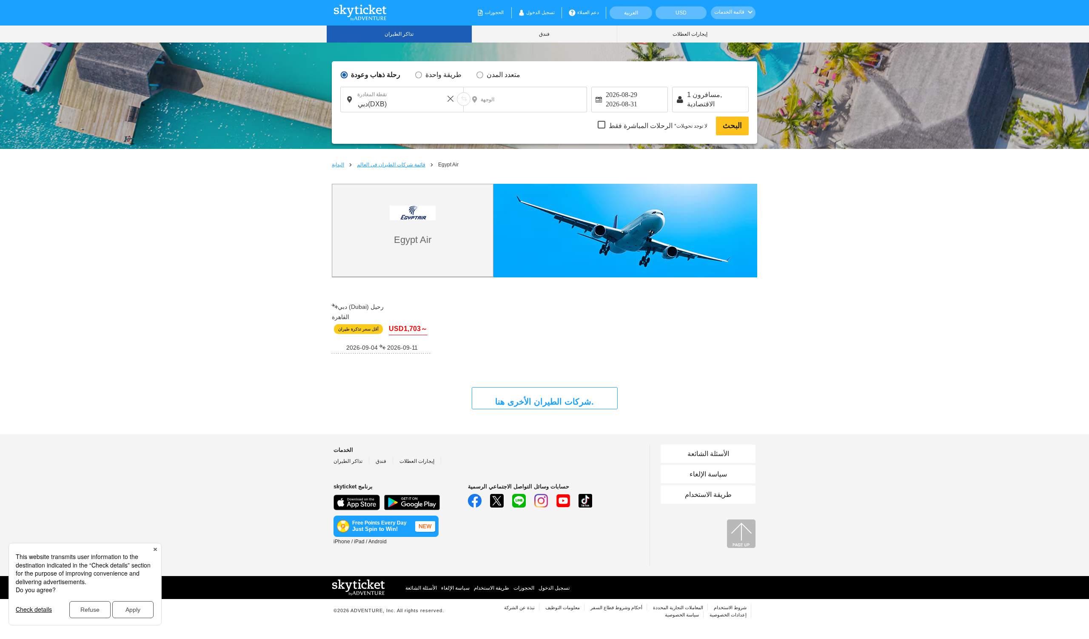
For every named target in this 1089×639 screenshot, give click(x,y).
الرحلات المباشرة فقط (658, 126)
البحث (732, 125)
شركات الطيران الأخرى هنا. (544, 401)
